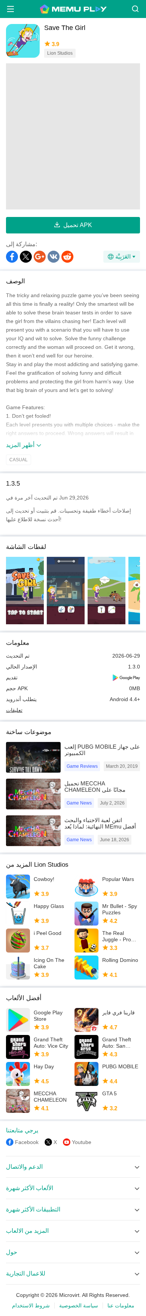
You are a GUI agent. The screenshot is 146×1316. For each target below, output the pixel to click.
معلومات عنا (120, 1306)
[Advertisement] (73, 136)
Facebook (27, 1142)
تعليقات (14, 710)
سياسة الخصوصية (78, 1306)
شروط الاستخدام (31, 1306)
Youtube (81, 1142)
